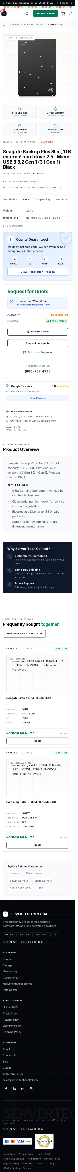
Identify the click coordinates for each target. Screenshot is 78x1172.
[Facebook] (6, 1089)
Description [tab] (10, 199)
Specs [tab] (26, 199)
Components (10, 977)
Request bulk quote (38, 343)
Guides (7, 1067)
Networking (10, 971)
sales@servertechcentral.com (20, 1079)
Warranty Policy (12, 1025)
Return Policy (11, 1019)
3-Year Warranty (15, 226)
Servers (14, 873)
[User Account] (71, 13)
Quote (37, 741)
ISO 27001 (41, 935)
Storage (14, 24)
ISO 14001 (25, 935)
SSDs (41, 888)
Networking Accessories (17, 983)
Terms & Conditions (13, 1158)
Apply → (57, 187)
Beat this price (40, 331)
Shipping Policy (12, 1031)
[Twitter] (23, 1089)
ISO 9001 (10, 935)
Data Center (10, 989)
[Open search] (27, 13)
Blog (5, 1061)
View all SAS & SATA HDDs (22, 633)
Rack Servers (34, 873)
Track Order (10, 1013)
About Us (8, 1049)
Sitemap (27, 1168)
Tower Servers (19, 880)
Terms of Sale (43, 1154)
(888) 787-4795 (38, 371)
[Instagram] (31, 1089)
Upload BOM (10, 1007)
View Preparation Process (38, 271)
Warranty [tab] (61, 199)
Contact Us (9, 1055)
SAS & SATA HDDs (33, 24)
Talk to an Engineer (39, 352)
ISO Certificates (11, 1168)
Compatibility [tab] (43, 199)
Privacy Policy (26, 1154)
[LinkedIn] (14, 1089)
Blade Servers (43, 880)
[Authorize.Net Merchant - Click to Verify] (44, 1141)
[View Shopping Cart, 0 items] (63, 13)
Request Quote (45, 13)
